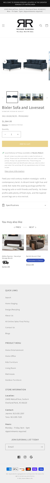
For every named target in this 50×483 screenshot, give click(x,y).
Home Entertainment (14, 350)
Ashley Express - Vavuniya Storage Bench (11, 257)
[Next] (47, 98)
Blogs (7, 333)
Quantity (5, 129)
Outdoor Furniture (13, 380)
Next (31, 227)
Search (8, 297)
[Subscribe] (42, 447)
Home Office (10, 356)
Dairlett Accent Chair (33, 256)
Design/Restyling (12, 309)
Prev (18, 227)
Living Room (10, 368)
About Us (9, 315)
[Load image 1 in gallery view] (12, 97)
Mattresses (10, 374)
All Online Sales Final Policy (17, 321)
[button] (3, 25)
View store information (14, 171)
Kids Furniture (11, 362)
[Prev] (3, 98)
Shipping (5, 125)
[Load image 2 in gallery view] (25, 97)
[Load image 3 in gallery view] (37, 97)
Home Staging (11, 303)
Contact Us (10, 327)
